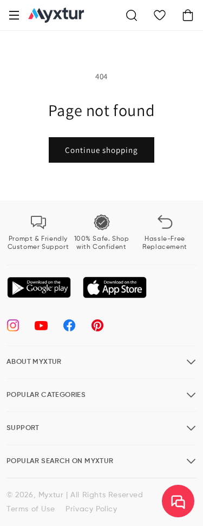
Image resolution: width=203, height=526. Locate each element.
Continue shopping (101, 150)
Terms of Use (30, 509)
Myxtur (51, 495)
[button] (14, 15)
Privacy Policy (91, 509)
